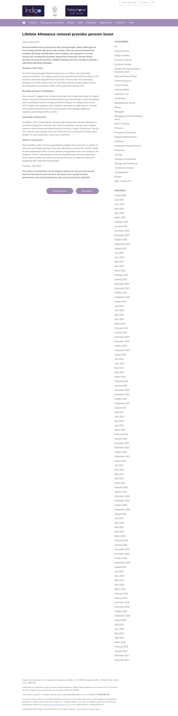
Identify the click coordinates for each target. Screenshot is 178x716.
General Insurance (123, 81)
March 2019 (120, 589)
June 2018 (119, 629)
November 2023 (122, 341)
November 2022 (122, 394)
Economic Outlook (123, 60)
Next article (87, 191)
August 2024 (120, 301)
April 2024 (119, 319)
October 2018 (121, 611)
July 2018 (119, 624)
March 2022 (120, 430)
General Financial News (126, 76)
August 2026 (120, 195)
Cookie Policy (81, 709)
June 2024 (119, 310)
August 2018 (120, 620)
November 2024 (122, 288)
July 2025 (119, 253)
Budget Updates (122, 55)
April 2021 (119, 478)
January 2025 (121, 279)
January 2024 (121, 332)
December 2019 (122, 549)
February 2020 (121, 540)
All (116, 47)
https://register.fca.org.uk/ (47, 690)
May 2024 (119, 315)
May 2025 (119, 262)
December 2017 (122, 655)
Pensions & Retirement (125, 132)
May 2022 (119, 421)
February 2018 (121, 647)
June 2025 (119, 257)
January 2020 (121, 545)
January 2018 (121, 651)
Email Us (145, 3)
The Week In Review (124, 168)
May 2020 (119, 527)
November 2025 (122, 235)
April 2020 (119, 532)
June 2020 (119, 523)
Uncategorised (121, 172)
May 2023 (119, 368)
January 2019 (121, 598)
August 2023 (120, 355)
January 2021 (121, 492)
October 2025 (121, 240)
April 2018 (119, 638)
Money (118, 107)
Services (70, 23)
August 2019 (120, 567)
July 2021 (119, 465)
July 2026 (119, 200)
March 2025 (120, 271)
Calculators (91, 23)
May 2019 (119, 580)
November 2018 (122, 607)
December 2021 (122, 443)
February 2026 (121, 222)
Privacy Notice (94, 709)
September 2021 (122, 456)
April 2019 (119, 585)
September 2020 (122, 509)
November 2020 (122, 501)
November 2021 (122, 447)
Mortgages (119, 112)
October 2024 (121, 293)
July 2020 (119, 518)
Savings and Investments (126, 163)
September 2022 (122, 403)
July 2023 (119, 359)
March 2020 (120, 536)
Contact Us (120, 23)
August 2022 (120, 408)
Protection (119, 141)
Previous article (60, 191)
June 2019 (119, 576)
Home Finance (121, 85)
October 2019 (121, 558)
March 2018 (120, 642)
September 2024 (122, 297)
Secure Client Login (129, 3)
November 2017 (122, 660)
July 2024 (119, 306)
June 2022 (119, 417)
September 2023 (122, 350)
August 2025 (120, 248)
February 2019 (121, 594)
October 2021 (121, 452)
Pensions (119, 128)
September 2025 (122, 244)
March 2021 (120, 483)
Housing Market (122, 89)
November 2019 (122, 554)
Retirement (120, 150)
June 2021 (119, 470)
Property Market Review (126, 137)
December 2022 (122, 390)
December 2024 (122, 284)
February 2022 (121, 434)
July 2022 (119, 412)
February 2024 (121, 328)
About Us (33, 23)
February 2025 (121, 275)
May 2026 (119, 209)
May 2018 (119, 633)
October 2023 (121, 346)
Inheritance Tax (122, 94)
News (131, 23)
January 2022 (121, 439)
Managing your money (125, 103)
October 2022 (121, 399)
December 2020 (122, 496)
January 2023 (121, 386)
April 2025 (119, 266)
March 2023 (120, 377)
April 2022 (119, 425)
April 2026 (119, 213)
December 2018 (122, 602)
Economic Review (123, 64)
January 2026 (121, 226)
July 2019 (119, 571)
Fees (80, 23)
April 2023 (119, 372)
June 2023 (119, 363)
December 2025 (122, 231)
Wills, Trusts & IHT (123, 181)
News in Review (122, 124)
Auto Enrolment (122, 51)
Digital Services (106, 23)
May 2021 (119, 474)
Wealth (118, 177)
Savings (118, 155)
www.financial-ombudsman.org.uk (56, 705)
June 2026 (119, 204)
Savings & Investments (125, 159)
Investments (120, 98)
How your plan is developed (52, 23)
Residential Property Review (128, 146)
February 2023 (121, 381)
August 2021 (120, 461)
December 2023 (122, 337)
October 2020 (121, 505)
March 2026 (120, 217)
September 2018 (122, 616)
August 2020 (120, 514)
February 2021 (121, 487)
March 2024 (120, 324)
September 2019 (122, 563)
